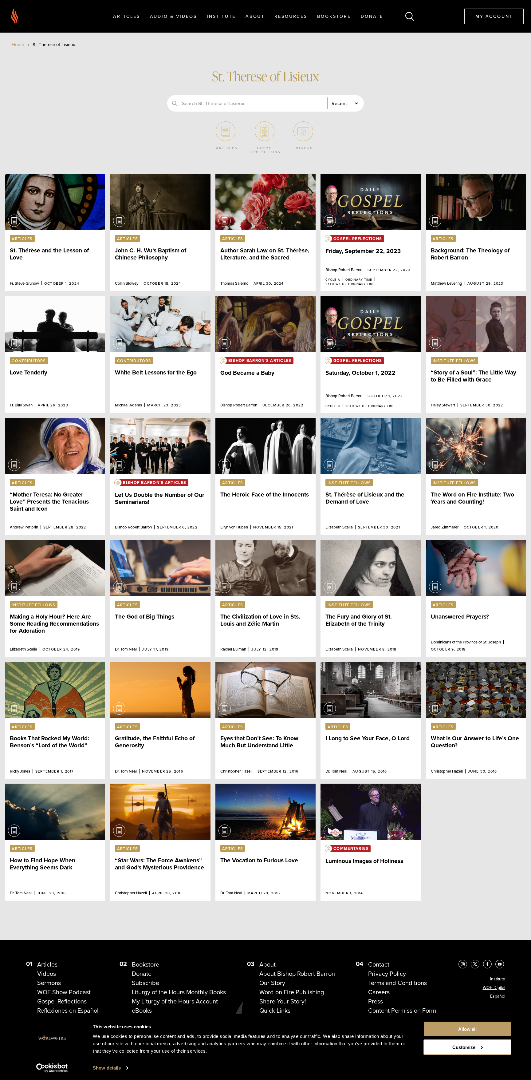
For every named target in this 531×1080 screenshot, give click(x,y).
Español (497, 996)
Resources (290, 16)
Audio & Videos (173, 16)
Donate (372, 16)
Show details (107, 1067)
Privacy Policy (387, 973)
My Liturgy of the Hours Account (175, 1001)
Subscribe (145, 982)
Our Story (272, 982)
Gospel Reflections (62, 1001)
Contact (378, 964)
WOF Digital (494, 987)
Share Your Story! (282, 1001)
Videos (46, 973)
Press (375, 1001)
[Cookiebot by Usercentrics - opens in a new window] (52, 1068)
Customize (463, 1047)
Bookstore (334, 16)
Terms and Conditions (397, 982)
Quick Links (274, 1010)
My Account (494, 16)
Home (18, 44)
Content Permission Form (402, 1010)
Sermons (49, 982)
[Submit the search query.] (174, 103)
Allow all (467, 1029)
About (255, 16)
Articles (126, 16)
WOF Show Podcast (64, 992)
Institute (221, 16)
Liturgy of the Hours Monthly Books (179, 992)
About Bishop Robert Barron (297, 973)
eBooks (142, 1010)
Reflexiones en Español (68, 1010)
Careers (379, 992)
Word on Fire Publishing (291, 992)
